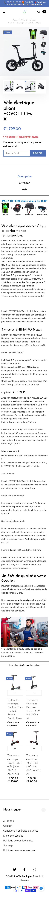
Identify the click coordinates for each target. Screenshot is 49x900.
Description (24, 176)
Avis (24, 189)
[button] (41, 888)
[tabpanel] (24, 51)
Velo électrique (28, 20)
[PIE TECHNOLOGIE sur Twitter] (14, 869)
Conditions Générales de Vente (20, 830)
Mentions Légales (13, 835)
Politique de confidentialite (18, 840)
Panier (44, 12)
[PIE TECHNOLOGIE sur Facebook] (24, 869)
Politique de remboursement (19, 850)
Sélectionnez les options (15, 693)
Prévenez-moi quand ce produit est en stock (22, 144)
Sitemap (8, 845)
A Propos (8, 820)
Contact (7, 825)
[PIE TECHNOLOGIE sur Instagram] (34, 869)
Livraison (24, 183)
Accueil (16, 20)
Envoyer (37, 153)
